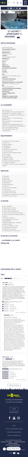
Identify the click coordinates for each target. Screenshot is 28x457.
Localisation (14, 8)
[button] (17, 2)
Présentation (11, 8)
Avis (20, 8)
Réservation (8, 8)
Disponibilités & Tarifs (17, 8)
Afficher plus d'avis (14, 385)
